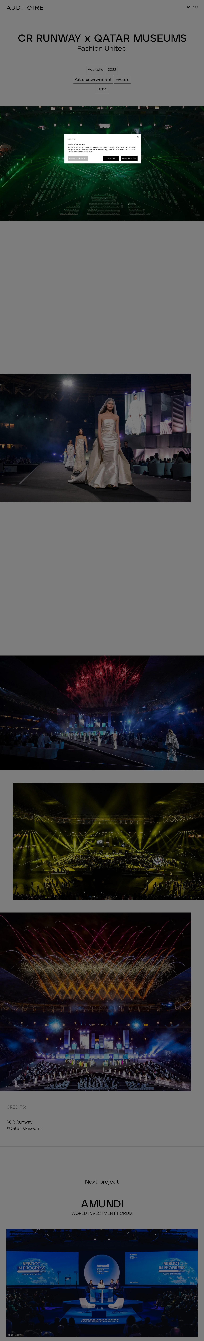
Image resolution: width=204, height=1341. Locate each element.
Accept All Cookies (129, 158)
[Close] (137, 136)
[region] (102, 148)
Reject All (111, 158)
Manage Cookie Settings (78, 158)
